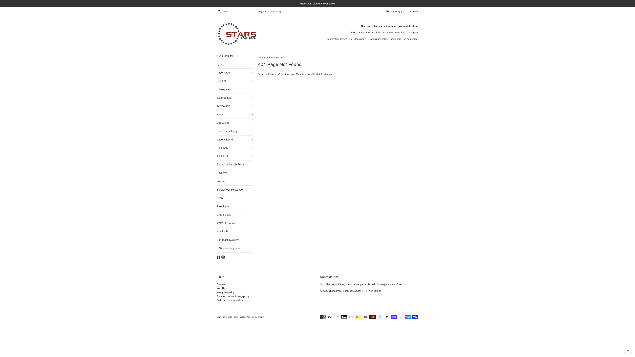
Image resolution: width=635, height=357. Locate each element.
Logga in (262, 11)
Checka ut (413, 11)
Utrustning (235, 122)
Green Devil (224, 214)
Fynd (220, 64)
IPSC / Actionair (226, 223)
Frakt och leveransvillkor (230, 300)
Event (220, 198)
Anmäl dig (276, 11)
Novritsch (222, 231)
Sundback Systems (228, 239)
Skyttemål (222, 173)
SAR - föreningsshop (229, 248)
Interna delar (235, 106)
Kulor (235, 114)
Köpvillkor (222, 288)
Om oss (221, 284)
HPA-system (224, 89)
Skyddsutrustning (235, 131)
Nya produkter (225, 56)
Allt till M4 (235, 156)
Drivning (235, 80)
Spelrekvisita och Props (230, 164)
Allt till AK (235, 147)
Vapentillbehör (235, 139)
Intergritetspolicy (225, 292)
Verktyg (221, 181)
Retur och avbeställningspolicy (233, 296)
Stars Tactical (239, 317)
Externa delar (235, 97)
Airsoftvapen (235, 72)
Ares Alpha (223, 206)
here (304, 74)
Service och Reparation (230, 189)
